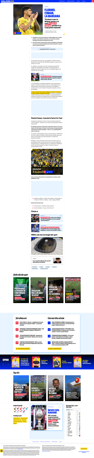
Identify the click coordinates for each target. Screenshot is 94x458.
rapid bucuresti (24, 418)
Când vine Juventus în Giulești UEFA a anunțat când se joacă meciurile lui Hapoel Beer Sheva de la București (30, 343)
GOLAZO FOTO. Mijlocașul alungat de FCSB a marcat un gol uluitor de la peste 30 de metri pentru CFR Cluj (73, 290)
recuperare (54, 266)
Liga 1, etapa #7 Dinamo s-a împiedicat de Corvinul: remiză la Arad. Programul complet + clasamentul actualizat (30, 323)
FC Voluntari (70, 432)
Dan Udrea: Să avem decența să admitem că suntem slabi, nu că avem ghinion (21, 362)
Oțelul (69, 420)
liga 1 (25, 421)
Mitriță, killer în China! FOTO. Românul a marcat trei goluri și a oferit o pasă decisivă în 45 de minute (55, 388)
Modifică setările (54, 441)
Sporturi (78, 1)
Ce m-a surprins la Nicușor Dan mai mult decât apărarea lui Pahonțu (47, 261)
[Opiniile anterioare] (3, 364)
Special (83, 1)
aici (29, 453)
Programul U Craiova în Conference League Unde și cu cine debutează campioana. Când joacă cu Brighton (21, 290)
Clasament (68, 409)
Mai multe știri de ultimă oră (23, 348)
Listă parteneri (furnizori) (46, 451)
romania (41, 266)
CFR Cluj (69, 428)
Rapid (69, 417)
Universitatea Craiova (18, 421)
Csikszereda (70, 435)
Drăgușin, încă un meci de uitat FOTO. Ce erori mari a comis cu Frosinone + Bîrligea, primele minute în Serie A (38, 290)
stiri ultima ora (17, 418)
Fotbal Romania (62, 1)
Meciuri (72, 409)
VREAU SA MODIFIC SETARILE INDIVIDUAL (84, 452)
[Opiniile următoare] (8, 364)
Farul (69, 426)
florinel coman (35, 268)
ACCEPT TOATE (84, 448)
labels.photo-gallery (47, 162)
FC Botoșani (70, 431)
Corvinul (69, 425)
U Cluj (69, 429)
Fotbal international (70, 1)
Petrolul (69, 414)
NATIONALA (47, 266)
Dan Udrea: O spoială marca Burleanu (83, 362)
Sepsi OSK (69, 422)
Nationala (46, 6)
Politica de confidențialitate (45, 441)
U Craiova (69, 419)
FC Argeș (69, 423)
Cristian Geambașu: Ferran (63, 362)
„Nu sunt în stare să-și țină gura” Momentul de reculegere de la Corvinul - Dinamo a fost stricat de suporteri (30, 337)
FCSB (69, 416)
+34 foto (19, 33)
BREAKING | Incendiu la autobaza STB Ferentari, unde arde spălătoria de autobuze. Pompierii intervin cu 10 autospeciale (73, 388)
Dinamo (69, 413)
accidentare (34, 266)
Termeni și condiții (35, 441)
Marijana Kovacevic (44, 268)
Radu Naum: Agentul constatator (42, 362)
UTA (68, 434)
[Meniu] (92, 1)
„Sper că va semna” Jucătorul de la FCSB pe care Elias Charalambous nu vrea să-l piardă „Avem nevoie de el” (47, 218)
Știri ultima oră (21, 318)
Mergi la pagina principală (55, 348)
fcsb (15, 423)
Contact (60, 441)
